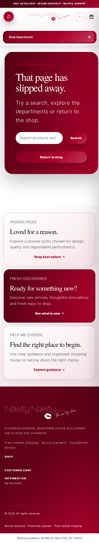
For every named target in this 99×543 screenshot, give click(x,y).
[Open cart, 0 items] (91, 16)
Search (76, 138)
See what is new (49, 313)
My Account (13, 483)
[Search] (9, 17)
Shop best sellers (49, 257)
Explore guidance (49, 370)
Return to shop (51, 157)
